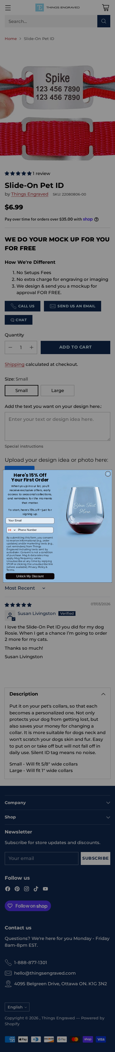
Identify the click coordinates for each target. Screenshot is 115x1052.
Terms (10, 569)
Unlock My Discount (30, 576)
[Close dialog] (108, 473)
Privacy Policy (36, 567)
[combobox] (12, 530)
